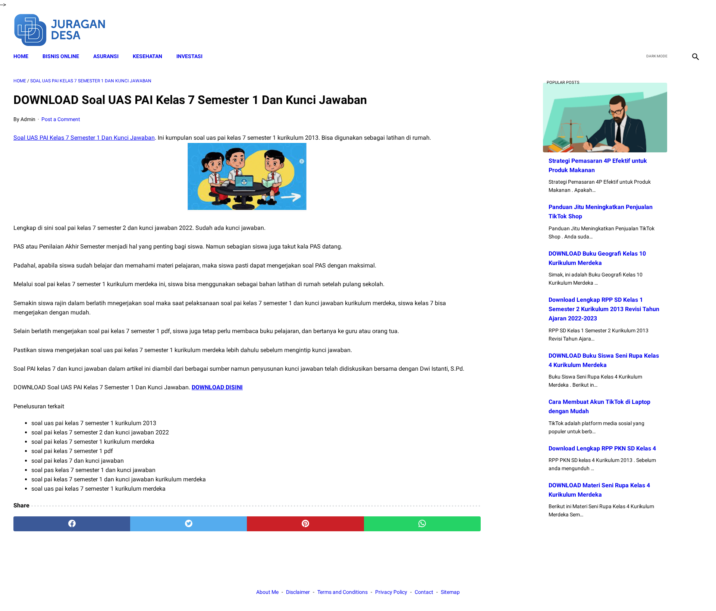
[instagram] (695, 29)
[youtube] (677, 29)
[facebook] (642, 29)
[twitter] (659, 29)
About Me (267, 592)
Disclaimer (298, 592)
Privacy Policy (391, 592)
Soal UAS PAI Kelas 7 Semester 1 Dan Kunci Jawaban (84, 137)
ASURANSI (106, 56)
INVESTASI (189, 56)
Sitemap (450, 592)
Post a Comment (60, 119)
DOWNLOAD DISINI (217, 387)
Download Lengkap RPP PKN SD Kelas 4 (602, 448)
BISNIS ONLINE (61, 56)
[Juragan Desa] (64, 28)
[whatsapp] (422, 523)
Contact (424, 592)
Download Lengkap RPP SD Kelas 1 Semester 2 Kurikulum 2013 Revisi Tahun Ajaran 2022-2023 (604, 309)
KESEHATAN (147, 56)
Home (20, 56)
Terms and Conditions (342, 592)
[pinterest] (305, 523)
